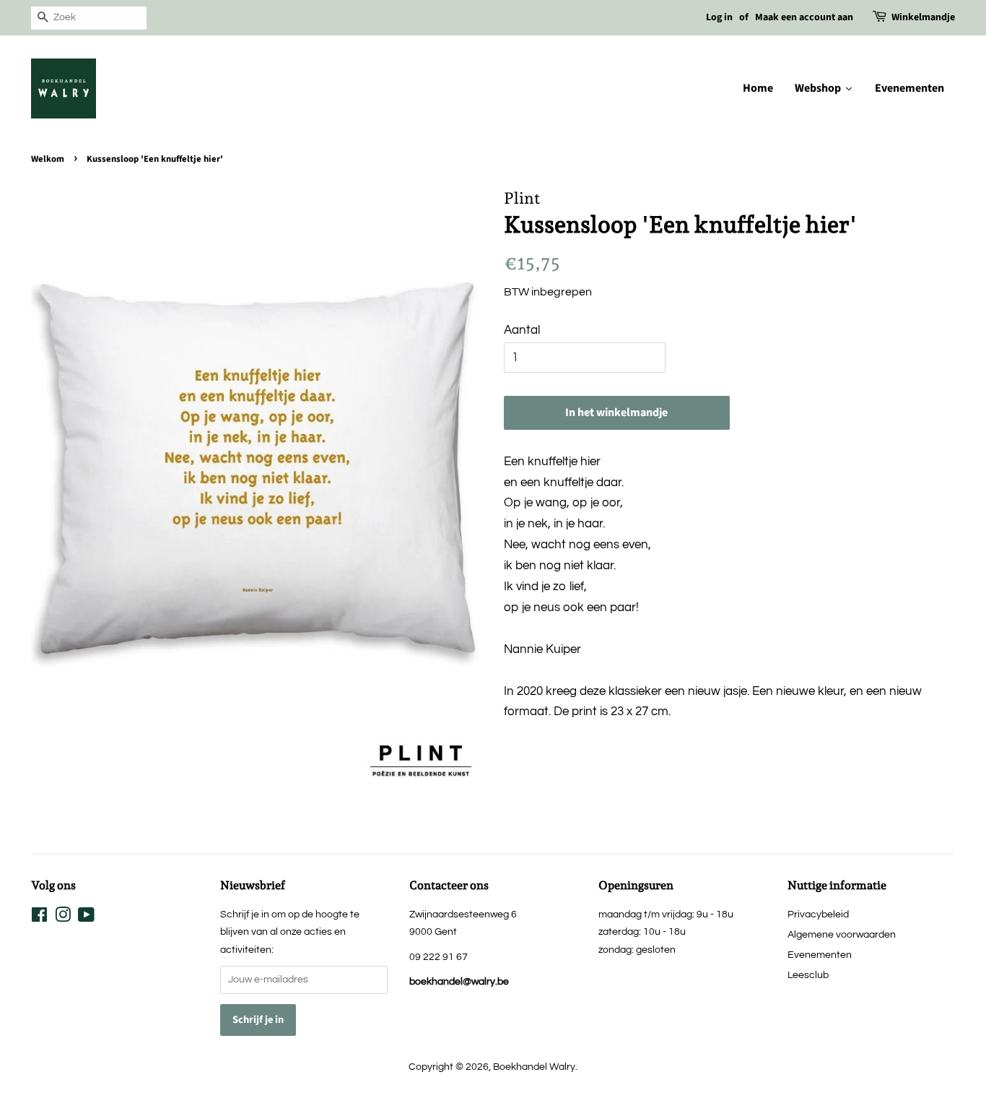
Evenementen (820, 954)
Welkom (47, 158)
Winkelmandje (923, 17)
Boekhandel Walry (534, 1066)
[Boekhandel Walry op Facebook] (39, 917)
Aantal (522, 330)
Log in (719, 17)
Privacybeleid (818, 914)
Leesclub (808, 974)
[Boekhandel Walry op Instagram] (63, 917)
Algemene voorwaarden (842, 934)
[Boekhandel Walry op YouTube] (86, 917)
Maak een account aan (804, 17)
